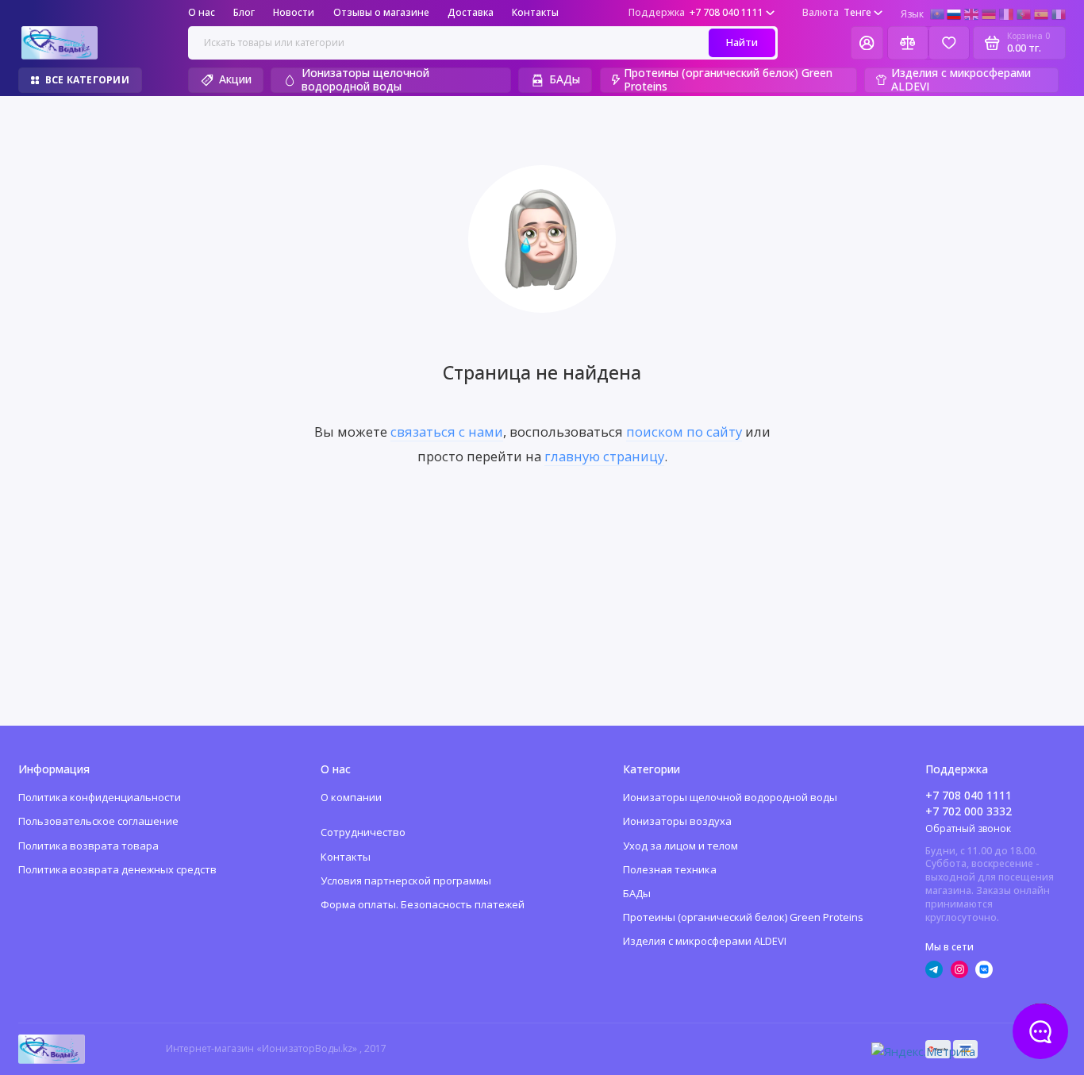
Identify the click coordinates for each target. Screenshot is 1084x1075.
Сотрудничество (363, 832)
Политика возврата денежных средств (117, 869)
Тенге (836, 12)
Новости (293, 12)
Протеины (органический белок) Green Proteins (728, 80)
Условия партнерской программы (406, 880)
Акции (235, 79)
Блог (244, 12)
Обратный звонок (968, 828)
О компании (351, 797)
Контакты (535, 12)
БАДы (564, 79)
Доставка (471, 12)
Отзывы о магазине (381, 12)
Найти (742, 42)
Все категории (87, 80)
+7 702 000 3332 (968, 811)
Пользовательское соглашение (98, 821)
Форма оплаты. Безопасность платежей (423, 904)
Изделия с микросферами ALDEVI (961, 80)
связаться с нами (446, 431)
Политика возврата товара (88, 845)
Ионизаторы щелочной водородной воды (365, 80)
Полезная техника (670, 869)
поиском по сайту (684, 431)
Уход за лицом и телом (680, 845)
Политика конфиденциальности (99, 797)
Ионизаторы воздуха (677, 821)
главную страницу (604, 456)
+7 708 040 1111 (695, 12)
